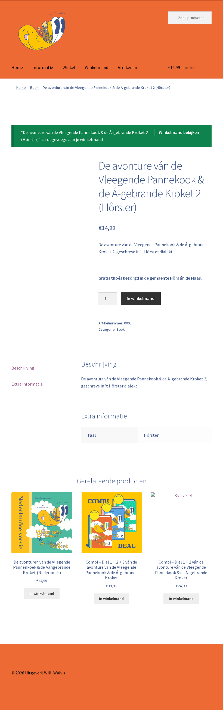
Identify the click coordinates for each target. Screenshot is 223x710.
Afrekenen (127, 67)
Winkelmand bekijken (179, 132)
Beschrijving (22, 368)
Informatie (42, 67)
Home (17, 67)
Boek (34, 87)
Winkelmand (96, 67)
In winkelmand (140, 298)
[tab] (41, 368)
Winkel (69, 67)
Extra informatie (27, 384)
